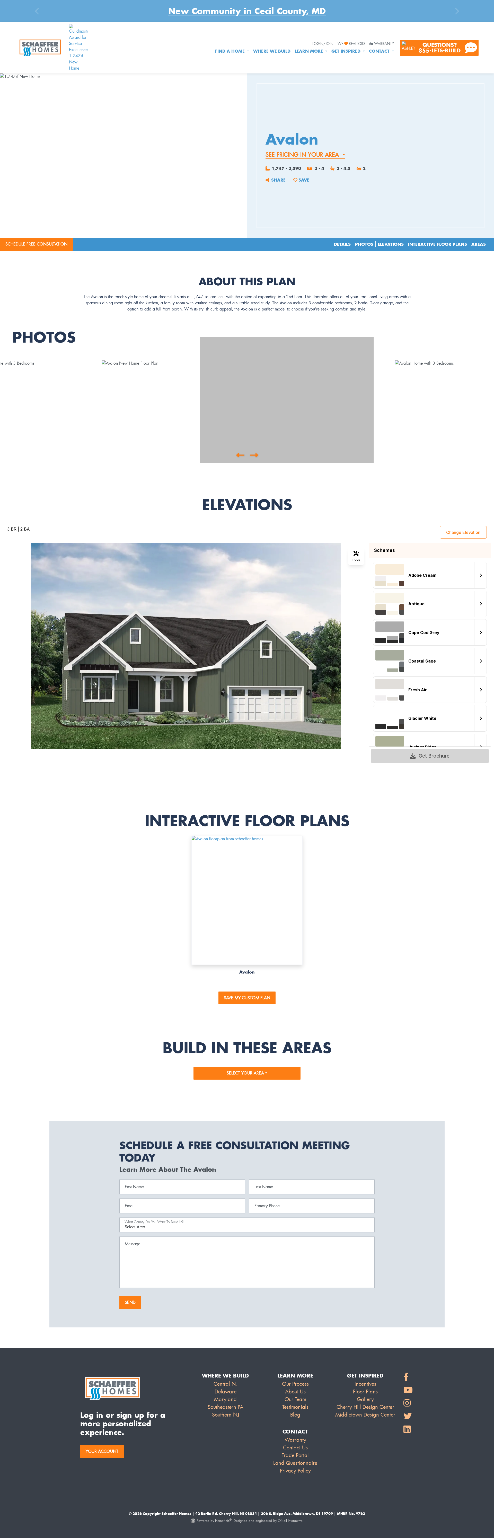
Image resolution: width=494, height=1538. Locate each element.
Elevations (391, 244)
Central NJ (225, 1384)
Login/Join (322, 44)
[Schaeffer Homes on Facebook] (408, 1377)
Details (342, 244)
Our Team (295, 1399)
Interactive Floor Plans (437, 244)
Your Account (102, 1451)
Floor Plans (365, 1391)
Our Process (295, 1384)
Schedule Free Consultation (36, 244)
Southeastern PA (225, 1407)
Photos (364, 244)
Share (278, 180)
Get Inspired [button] (346, 51)
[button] (240, 455)
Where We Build (271, 51)
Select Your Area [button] (246, 1073)
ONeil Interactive (290, 1520)
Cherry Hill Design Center (365, 1407)
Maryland (225, 1399)
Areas (478, 244)
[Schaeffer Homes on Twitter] (408, 1416)
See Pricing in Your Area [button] (303, 154)
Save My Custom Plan (247, 998)
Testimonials (295, 1407)
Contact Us (295, 1447)
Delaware (225, 1391)
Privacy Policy (295, 1470)
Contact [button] (380, 51)
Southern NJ (225, 1414)
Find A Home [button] (230, 51)
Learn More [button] (309, 51)
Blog (295, 1414)
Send (130, 1302)
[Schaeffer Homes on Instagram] (408, 1403)
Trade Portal (295, 1455)
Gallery (365, 1399)
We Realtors (351, 44)
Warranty (384, 44)
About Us (295, 1391)
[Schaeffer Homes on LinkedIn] (408, 1429)
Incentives (365, 1384)
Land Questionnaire (295, 1463)
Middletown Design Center (365, 1414)
